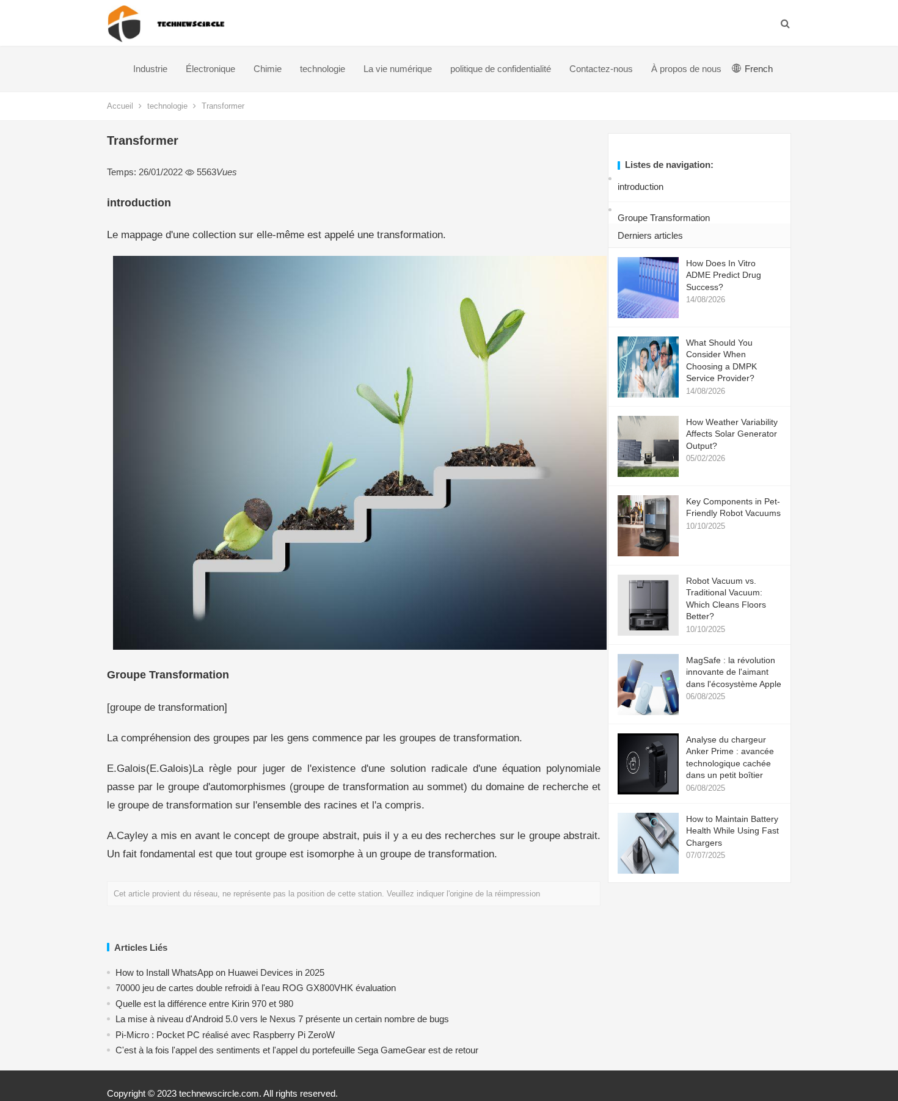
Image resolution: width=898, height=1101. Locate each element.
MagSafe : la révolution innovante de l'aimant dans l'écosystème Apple (733, 672)
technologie (322, 69)
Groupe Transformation (664, 218)
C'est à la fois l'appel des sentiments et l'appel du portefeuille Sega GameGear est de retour (296, 1050)
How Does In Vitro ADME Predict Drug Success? (723, 275)
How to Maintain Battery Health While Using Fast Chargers (732, 831)
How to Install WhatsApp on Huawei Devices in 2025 (219, 972)
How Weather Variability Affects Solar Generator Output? (732, 434)
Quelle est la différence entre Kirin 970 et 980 (204, 1003)
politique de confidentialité (500, 69)
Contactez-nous (601, 69)
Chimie (268, 69)
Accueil (120, 106)
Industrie (150, 69)
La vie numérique (397, 69)
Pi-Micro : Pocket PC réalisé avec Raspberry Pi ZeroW (225, 1035)
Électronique (210, 69)
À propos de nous (686, 69)
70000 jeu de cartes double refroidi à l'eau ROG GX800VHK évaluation (255, 988)
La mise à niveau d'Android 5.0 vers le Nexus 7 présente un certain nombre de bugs (282, 1019)
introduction (640, 186)
